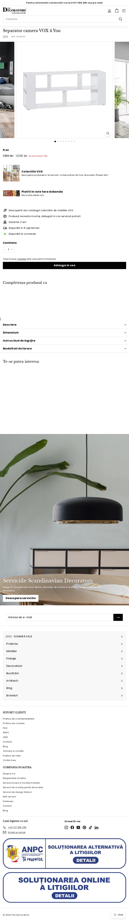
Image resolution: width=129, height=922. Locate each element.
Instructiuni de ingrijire (19, 340)
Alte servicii (9, 796)
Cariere (7, 805)
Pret (6, 150)
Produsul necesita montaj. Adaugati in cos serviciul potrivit (45, 216)
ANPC (6, 732)
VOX (5, 36)
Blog (5, 746)
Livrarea (21, 259)
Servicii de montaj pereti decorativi (23, 787)
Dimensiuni (10, 332)
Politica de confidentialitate (18, 718)
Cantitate (10, 243)
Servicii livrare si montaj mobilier (21, 782)
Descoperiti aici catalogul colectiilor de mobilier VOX (41, 210)
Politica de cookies (14, 723)
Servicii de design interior (17, 792)
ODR (5, 737)
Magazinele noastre (14, 778)
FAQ (5, 728)
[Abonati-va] (118, 617)
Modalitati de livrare (17, 348)
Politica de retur (12, 755)
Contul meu (9, 760)
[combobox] (64, 19)
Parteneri (8, 801)
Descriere (9, 324)
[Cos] (117, 11)
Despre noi (9, 773)
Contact (7, 741)
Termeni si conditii (13, 751)
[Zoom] (108, 133)
